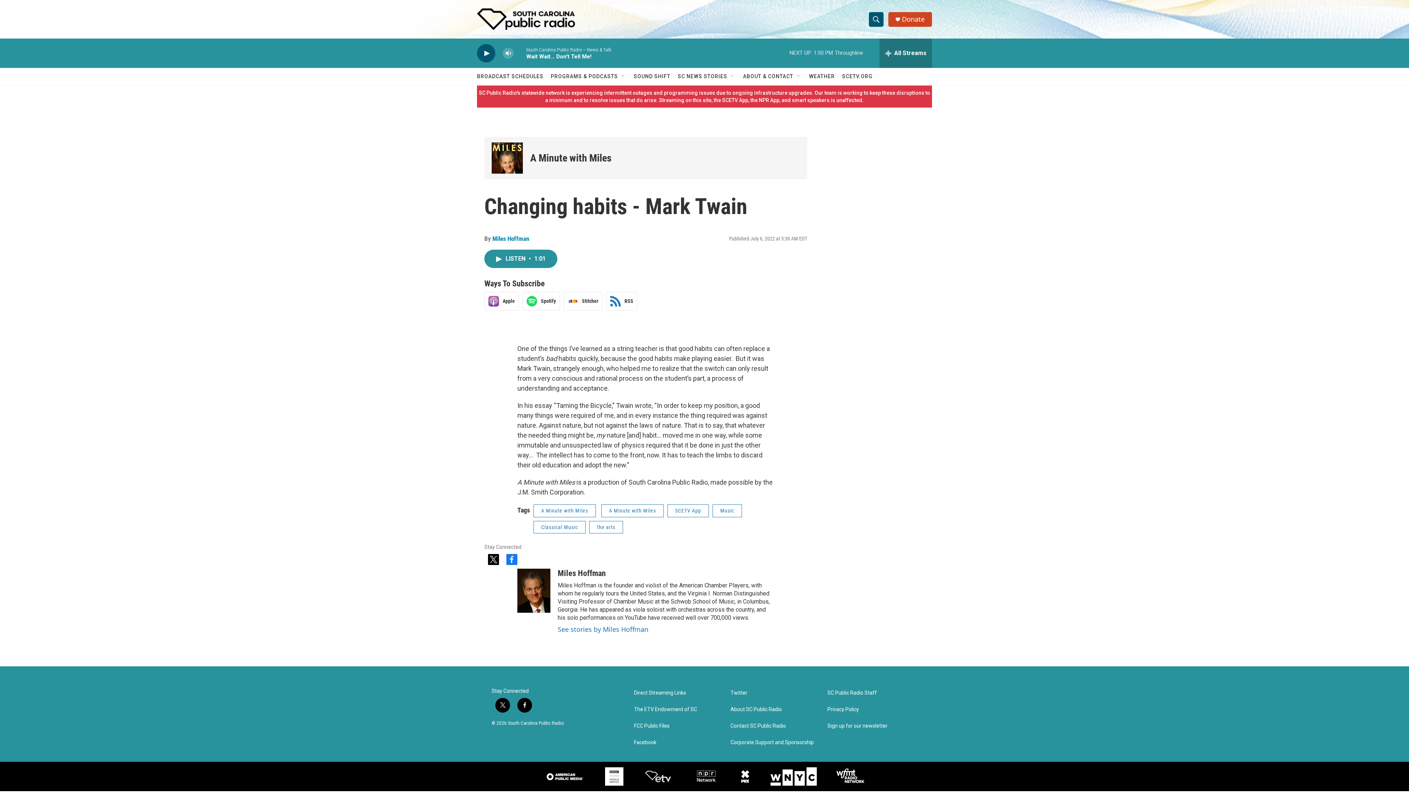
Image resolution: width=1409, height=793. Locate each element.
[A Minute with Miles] (507, 158)
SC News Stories (702, 76)
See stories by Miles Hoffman (603, 629)
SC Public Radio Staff (852, 693)
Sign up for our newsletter (857, 726)
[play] (486, 53)
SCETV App (688, 511)
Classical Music (559, 527)
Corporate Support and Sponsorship (772, 742)
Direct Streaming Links (660, 693)
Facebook (645, 742)
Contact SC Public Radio (758, 726)
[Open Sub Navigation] (623, 76)
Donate (913, 19)
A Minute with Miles (571, 158)
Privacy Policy (843, 709)
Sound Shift (652, 76)
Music (727, 511)
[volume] (508, 53)
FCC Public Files (652, 726)
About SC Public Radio (756, 709)
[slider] (520, 53)
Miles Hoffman (510, 238)
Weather (822, 76)
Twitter (739, 693)
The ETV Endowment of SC (665, 709)
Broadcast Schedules (510, 76)
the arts (606, 527)
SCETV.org (857, 76)
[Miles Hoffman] (533, 591)
